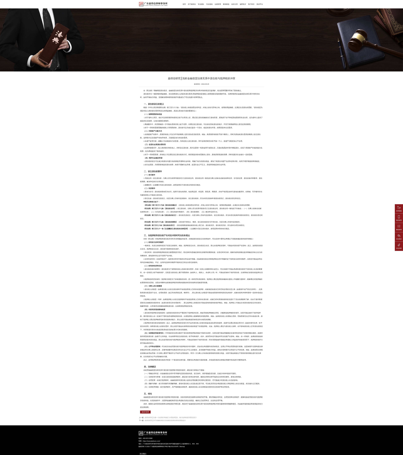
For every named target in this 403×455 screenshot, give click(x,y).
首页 (184, 4)
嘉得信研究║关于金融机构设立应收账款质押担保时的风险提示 (165, 420)
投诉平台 (260, 4)
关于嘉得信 (192, 4)
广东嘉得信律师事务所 (157, 446)
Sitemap (182, 446)
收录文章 (234, 4)
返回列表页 (145, 412)
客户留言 (251, 4)
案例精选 (226, 4)
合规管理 (218, 4)
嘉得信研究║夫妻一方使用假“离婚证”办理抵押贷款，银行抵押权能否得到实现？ (171, 417)
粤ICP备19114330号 (172, 446)
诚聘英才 (243, 4)
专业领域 (209, 4)
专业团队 (201, 4)
